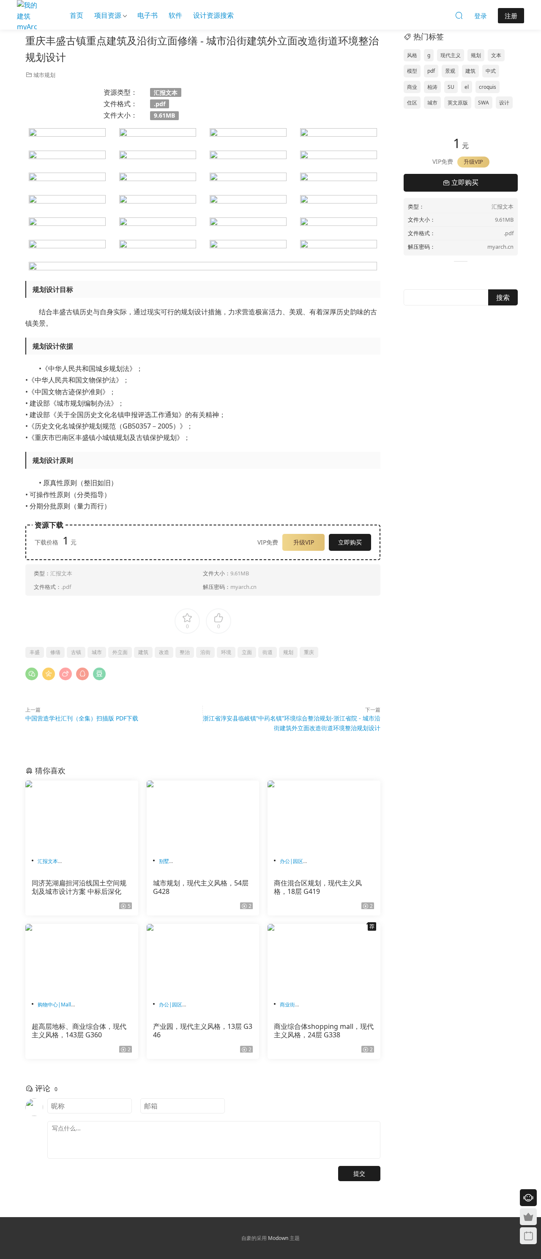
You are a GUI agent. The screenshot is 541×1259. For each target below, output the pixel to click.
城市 (97, 652)
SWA (483, 102)
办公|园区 (291, 861)
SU (451, 87)
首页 (76, 15)
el (466, 87)
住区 (412, 102)
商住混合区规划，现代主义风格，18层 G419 (318, 887)
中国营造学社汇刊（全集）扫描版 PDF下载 (81, 718)
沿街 (205, 652)
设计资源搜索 (213, 15)
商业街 (287, 1004)
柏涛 (432, 87)
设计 (504, 102)
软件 (175, 15)
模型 (412, 70)
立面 (247, 652)
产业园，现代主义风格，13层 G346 (202, 1030)
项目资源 (107, 15)
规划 (288, 652)
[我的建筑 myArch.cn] (27, 15)
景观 (450, 70)
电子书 (147, 15)
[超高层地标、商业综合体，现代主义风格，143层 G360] (81, 959)
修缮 (55, 652)
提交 (359, 1173)
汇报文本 (48, 861)
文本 (496, 55)
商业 (412, 87)
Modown (278, 1238)
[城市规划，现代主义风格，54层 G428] (203, 816)
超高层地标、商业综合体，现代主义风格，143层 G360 (79, 1030)
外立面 (120, 652)
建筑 (143, 652)
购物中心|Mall (54, 1004)
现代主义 (450, 55)
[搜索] (459, 15)
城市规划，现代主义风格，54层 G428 (201, 887)
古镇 (76, 652)
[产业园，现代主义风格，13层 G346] (203, 959)
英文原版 (458, 102)
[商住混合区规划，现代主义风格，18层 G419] (324, 816)
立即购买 (350, 542)
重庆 (309, 652)
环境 (226, 652)
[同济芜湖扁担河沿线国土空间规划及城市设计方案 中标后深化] (81, 816)
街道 (267, 652)
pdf (431, 70)
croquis (487, 87)
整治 (185, 652)
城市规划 (44, 75)
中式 (491, 70)
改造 (164, 652)
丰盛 (35, 652)
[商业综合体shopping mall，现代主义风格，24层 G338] (324, 959)
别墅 (164, 861)
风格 (412, 55)
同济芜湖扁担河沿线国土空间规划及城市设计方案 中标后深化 (79, 887)
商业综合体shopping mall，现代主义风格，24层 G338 (324, 1030)
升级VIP (303, 542)
